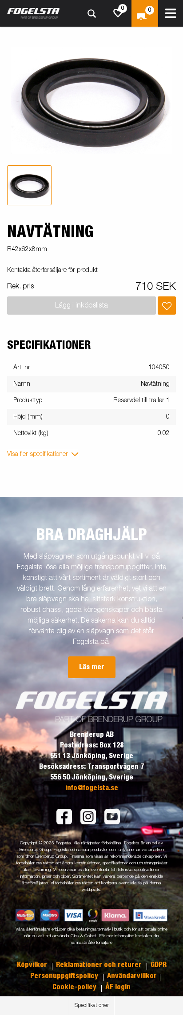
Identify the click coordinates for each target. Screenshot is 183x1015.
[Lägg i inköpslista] (167, 305)
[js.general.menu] (170, 13)
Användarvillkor (132, 975)
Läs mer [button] (91, 667)
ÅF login (118, 987)
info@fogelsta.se (91, 787)
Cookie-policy (75, 987)
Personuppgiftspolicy (65, 975)
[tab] (29, 185)
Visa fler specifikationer (37, 454)
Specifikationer (92, 1005)
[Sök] (91, 13)
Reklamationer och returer (99, 964)
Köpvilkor (33, 964)
